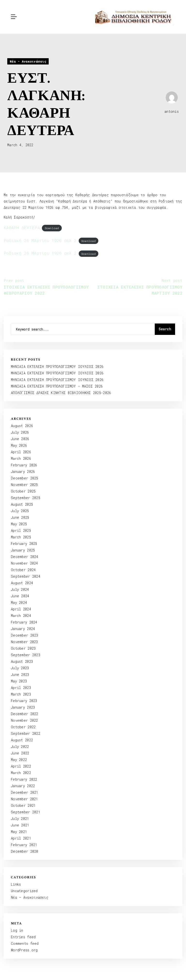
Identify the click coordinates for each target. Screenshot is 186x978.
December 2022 (24, 713)
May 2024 (19, 602)
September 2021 (25, 812)
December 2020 (24, 851)
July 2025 (20, 511)
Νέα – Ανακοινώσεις (29, 897)
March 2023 (21, 694)
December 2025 (24, 478)
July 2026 (20, 432)
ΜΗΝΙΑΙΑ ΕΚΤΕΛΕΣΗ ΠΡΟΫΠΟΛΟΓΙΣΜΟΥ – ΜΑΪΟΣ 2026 (57, 386)
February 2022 (24, 779)
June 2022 (20, 753)
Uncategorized (24, 891)
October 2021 (23, 805)
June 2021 (20, 825)
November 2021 (24, 799)
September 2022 (25, 733)
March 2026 (21, 458)
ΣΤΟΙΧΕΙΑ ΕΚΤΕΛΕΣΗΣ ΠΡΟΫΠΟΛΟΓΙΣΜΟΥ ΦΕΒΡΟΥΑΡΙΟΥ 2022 (46, 287)
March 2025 (21, 537)
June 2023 (20, 674)
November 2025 (24, 484)
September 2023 (25, 655)
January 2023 (23, 707)
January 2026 (23, 471)
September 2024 (25, 576)
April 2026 (21, 452)
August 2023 (22, 661)
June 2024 (20, 596)
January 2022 (23, 786)
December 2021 (24, 792)
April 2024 (21, 609)
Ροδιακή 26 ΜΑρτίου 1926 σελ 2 (40, 240)
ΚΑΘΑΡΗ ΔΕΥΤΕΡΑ (22, 227)
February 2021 (24, 844)
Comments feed (25, 943)
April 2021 (21, 838)
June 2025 (20, 517)
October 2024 (23, 569)
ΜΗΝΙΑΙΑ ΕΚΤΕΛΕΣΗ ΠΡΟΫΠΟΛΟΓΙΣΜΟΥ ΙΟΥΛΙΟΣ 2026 (57, 366)
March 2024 (21, 615)
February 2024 (24, 622)
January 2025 (23, 550)
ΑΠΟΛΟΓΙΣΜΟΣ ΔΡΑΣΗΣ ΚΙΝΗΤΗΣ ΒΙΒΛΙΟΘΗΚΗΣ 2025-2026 (61, 392)
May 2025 (19, 524)
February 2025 (24, 543)
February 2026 (24, 465)
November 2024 (24, 563)
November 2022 (24, 720)
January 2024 (23, 628)
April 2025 (21, 530)
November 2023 (24, 641)
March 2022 (21, 772)
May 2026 (19, 445)
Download (52, 228)
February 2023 (24, 700)
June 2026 (20, 438)
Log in (17, 930)
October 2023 (23, 648)
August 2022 (22, 740)
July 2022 (20, 746)
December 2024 (24, 556)
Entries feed (23, 937)
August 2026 (22, 425)
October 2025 (23, 491)
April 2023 (21, 687)
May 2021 (19, 831)
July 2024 (20, 589)
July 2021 (20, 818)
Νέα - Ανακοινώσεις (28, 61)
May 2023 (19, 681)
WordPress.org (24, 950)
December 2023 (24, 635)
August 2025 (22, 504)
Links (16, 884)
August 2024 (22, 583)
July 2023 (20, 668)
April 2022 (21, 766)
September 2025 (25, 497)
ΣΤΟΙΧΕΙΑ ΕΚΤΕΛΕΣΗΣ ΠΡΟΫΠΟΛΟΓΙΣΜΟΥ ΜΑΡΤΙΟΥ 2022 (139, 287)
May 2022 (19, 759)
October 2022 (23, 727)
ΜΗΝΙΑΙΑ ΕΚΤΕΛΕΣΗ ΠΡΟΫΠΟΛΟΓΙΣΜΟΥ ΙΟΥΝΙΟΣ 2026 (57, 379)
